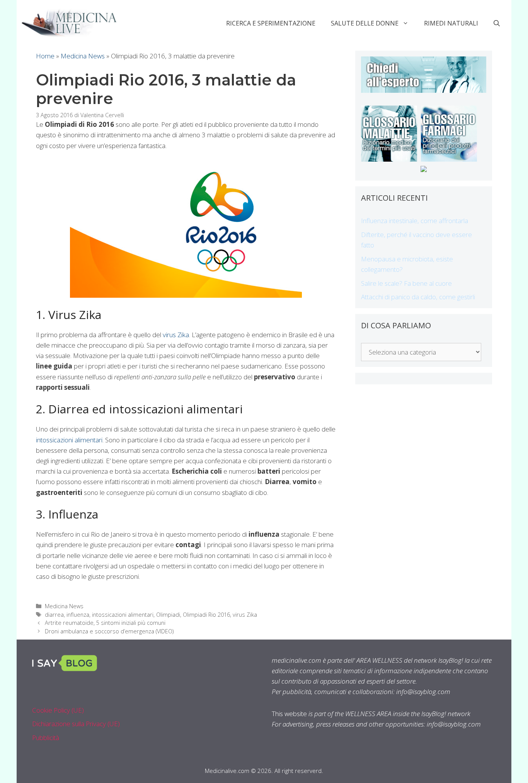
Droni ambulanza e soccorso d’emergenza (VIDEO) (109, 631)
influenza (77, 614)
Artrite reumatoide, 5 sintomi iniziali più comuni (105, 622)
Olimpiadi (168, 614)
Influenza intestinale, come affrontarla (414, 220)
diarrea (54, 614)
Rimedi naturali (451, 23)
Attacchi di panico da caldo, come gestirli (418, 296)
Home (45, 55)
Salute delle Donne (365, 23)
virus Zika (176, 334)
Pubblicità (45, 737)
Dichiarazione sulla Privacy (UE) (76, 723)
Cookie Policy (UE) (58, 710)
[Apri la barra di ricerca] (497, 23)
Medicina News (83, 55)
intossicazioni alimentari (69, 439)
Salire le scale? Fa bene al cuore (406, 283)
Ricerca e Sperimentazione (270, 23)
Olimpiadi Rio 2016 (206, 614)
